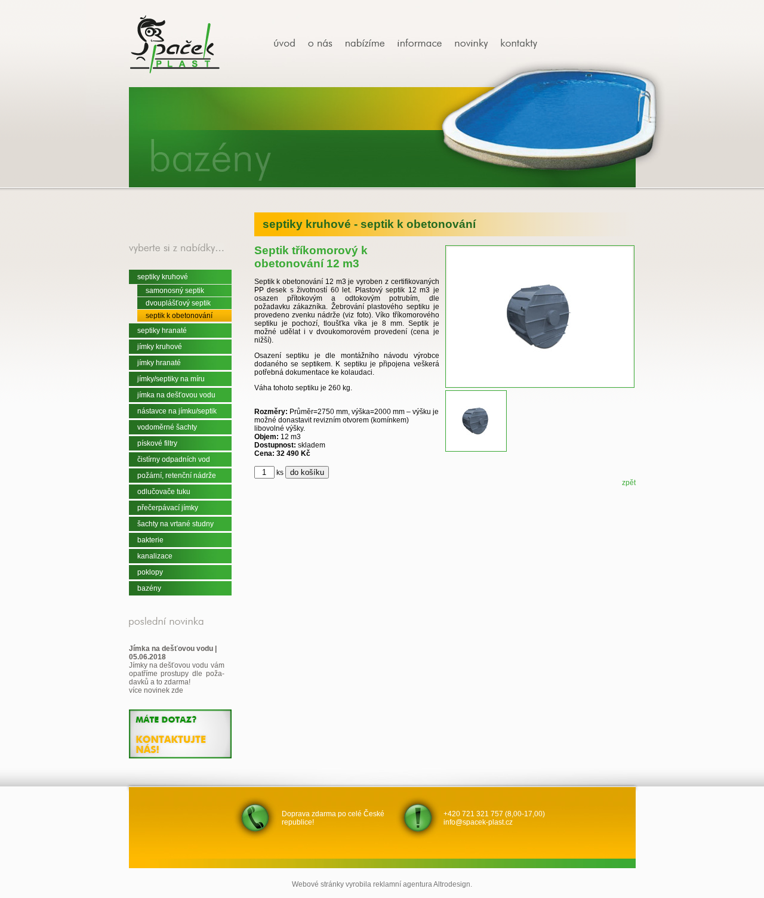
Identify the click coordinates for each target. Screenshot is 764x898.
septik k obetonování (179, 315)
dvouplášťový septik (178, 303)
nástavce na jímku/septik (177, 411)
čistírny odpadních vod (173, 459)
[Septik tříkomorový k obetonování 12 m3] (289, 44)
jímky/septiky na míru (171, 379)
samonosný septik (175, 290)
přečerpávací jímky (167, 508)
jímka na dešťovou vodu (176, 395)
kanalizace (154, 556)
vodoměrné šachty (167, 427)
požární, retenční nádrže (176, 475)
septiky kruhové (162, 277)
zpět (629, 483)
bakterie (150, 540)
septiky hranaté (162, 330)
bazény (149, 588)
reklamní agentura (402, 884)
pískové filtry (157, 443)
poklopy (150, 572)
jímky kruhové (159, 346)
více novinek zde (156, 690)
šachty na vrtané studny (175, 524)
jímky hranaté (159, 363)
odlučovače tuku (163, 491)
